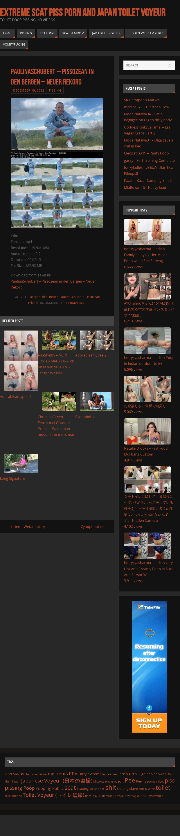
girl (131, 774)
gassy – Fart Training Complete (149, 160)
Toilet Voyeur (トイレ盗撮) (53, 795)
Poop (29, 788)
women (142, 795)
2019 (8, 774)
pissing (13, 787)
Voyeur (121, 796)
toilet (163, 787)
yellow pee (156, 796)
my (115, 781)
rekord (33, 303)
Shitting (122, 788)
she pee (99, 789)
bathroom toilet (36, 774)
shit (110, 787)
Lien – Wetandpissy (28, 526)
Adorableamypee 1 (15, 396)
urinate (89, 795)
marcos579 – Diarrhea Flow (146, 107)
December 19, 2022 (28, 90)
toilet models (13, 796)
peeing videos (155, 781)
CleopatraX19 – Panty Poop (146, 153)
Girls (137, 774)
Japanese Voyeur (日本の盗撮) (56, 780)
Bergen (35, 297)
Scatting (83, 788)
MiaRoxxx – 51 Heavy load (145, 187)
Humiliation (12, 781)
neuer (53, 297)
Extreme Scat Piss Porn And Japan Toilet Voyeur (83, 12)
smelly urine (147, 789)
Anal (16, 774)
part (121, 781)
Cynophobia (85, 416)
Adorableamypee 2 (90, 355)
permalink (75, 303)
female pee (109, 774)
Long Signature (12, 478)
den (45, 297)
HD (169, 774)
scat (70, 787)
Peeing (141, 781)
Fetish (122, 773)
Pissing (55, 90)
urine (100, 795)
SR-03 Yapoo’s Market (142, 99)
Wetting (131, 795)
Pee (129, 780)
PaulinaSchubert (71, 297)
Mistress (98, 781)
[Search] (169, 66)
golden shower (153, 774)
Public (58, 788)
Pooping (43, 788)
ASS (22, 774)
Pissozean (92, 297)
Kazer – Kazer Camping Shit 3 (148, 180)
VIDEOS (111, 796)
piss (170, 780)
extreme (94, 774)
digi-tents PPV (62, 773)
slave (133, 788)
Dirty (82, 773)
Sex (92, 788)
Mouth (109, 781)
